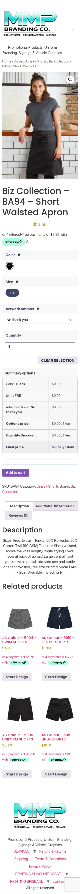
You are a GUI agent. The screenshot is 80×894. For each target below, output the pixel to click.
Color (10, 255)
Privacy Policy (40, 866)
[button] (70, 80)
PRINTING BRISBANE (26, 881)
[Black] (10, 266)
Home (6, 61)
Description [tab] (18, 506)
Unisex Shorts (36, 61)
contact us (61, 881)
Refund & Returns (52, 851)
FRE (12, 292)
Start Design (17, 677)
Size (9, 282)
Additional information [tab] (55, 506)
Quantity (13, 335)
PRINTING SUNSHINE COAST (38, 874)
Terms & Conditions (50, 859)
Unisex (19, 61)
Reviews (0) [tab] (18, 515)
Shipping (21, 859)
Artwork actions (20, 309)
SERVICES (21, 851)
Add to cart (16, 472)
